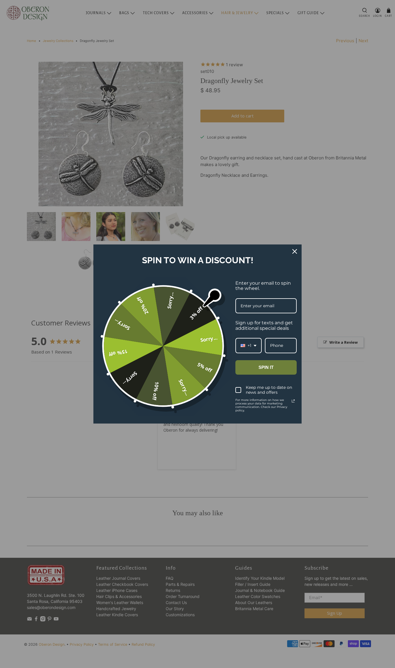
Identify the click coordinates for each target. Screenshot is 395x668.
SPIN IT (266, 367)
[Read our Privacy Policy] (293, 401)
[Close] (295, 251)
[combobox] (248, 345)
